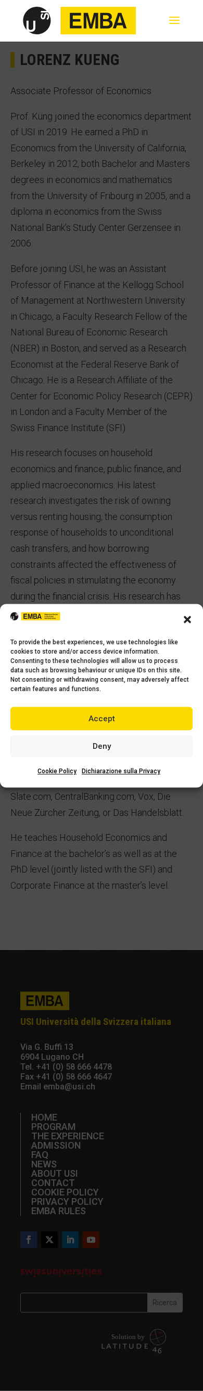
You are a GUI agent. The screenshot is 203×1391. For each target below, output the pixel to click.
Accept (101, 718)
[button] (187, 619)
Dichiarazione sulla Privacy (121, 771)
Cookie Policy (57, 771)
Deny (102, 746)
